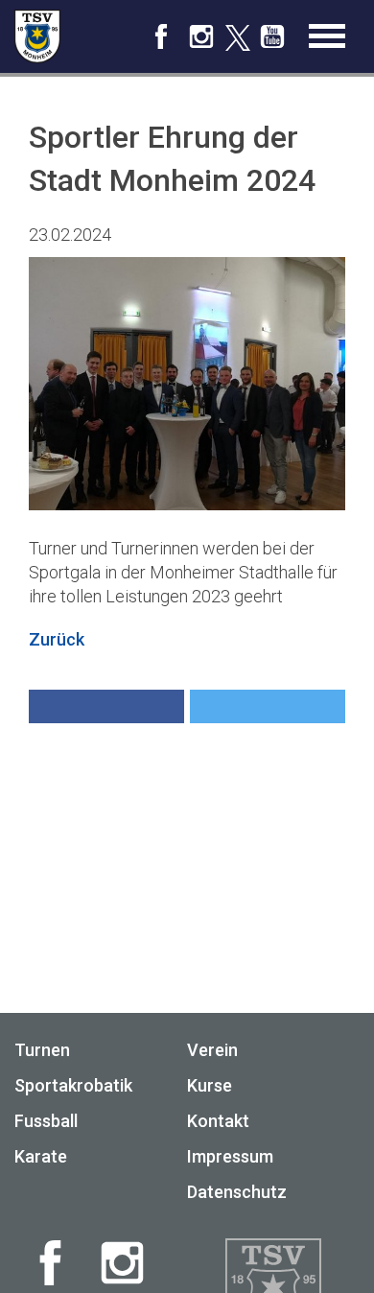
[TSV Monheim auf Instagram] (201, 44)
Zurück (56, 639)
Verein (212, 1050)
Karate (40, 1156)
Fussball (46, 1121)
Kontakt (218, 1121)
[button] (106, 706)
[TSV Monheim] (37, 36)
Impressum (230, 1156)
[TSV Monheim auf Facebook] (161, 44)
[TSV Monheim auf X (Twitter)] (237, 39)
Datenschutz (237, 1192)
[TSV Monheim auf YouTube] (272, 44)
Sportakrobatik (73, 1085)
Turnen (42, 1050)
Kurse (209, 1085)
